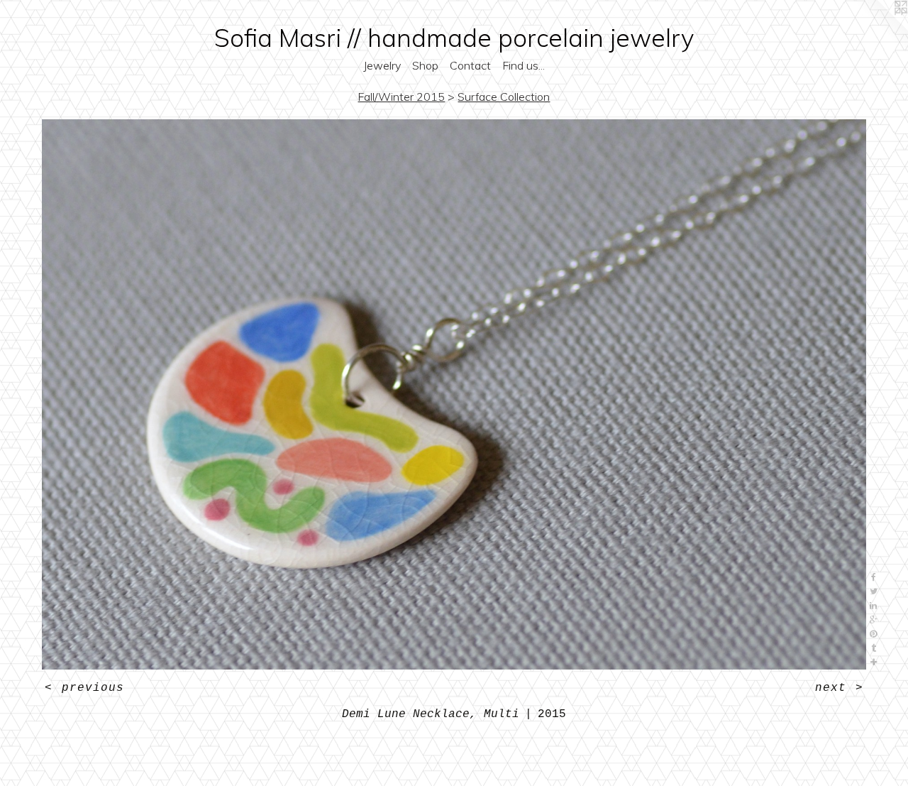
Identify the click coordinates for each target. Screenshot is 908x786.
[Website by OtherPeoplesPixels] (879, 28)
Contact (470, 65)
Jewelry (382, 65)
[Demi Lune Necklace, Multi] (454, 394)
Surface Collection (504, 96)
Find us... (523, 65)
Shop (425, 65)
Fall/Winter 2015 (401, 96)
